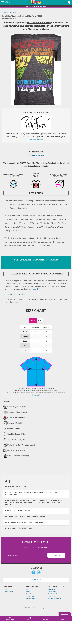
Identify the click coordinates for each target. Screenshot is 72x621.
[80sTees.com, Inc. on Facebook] (33, 572)
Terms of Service (31, 598)
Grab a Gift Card (36, 579)
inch (33, 320)
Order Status (52, 592)
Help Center (52, 589)
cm (39, 320)
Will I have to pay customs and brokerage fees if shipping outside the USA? (31, 493)
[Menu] (2, 2)
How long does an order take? (19, 528)
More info (36, 289)
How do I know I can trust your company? (24, 522)
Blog (27, 589)
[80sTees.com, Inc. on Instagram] (38, 572)
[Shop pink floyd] (36, 131)
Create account (8, 592)
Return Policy (52, 596)
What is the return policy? (17, 511)
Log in (6, 589)
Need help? (36, 395)
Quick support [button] (65, 614)
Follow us (36, 568)
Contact (28, 594)
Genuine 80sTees (53, 594)
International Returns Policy (15, 294)
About (28, 592)
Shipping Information (54, 598)
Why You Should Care (36, 139)
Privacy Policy (30, 596)
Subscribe (56, 555)
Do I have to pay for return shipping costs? (25, 516)
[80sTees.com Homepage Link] (36, 3)
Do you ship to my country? (18, 486)
